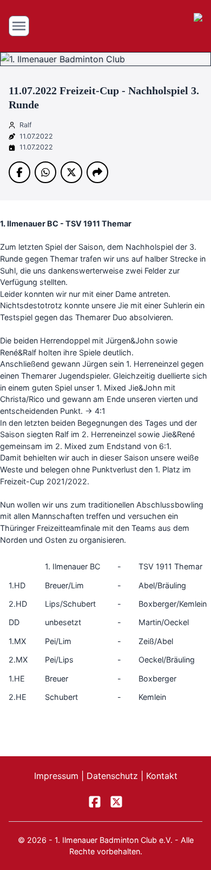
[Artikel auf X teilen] (71, 172)
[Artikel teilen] (97, 172)
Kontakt (161, 775)
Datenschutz (114, 775)
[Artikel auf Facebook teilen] (19, 172)
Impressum (57, 775)
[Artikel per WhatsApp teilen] (45, 172)
